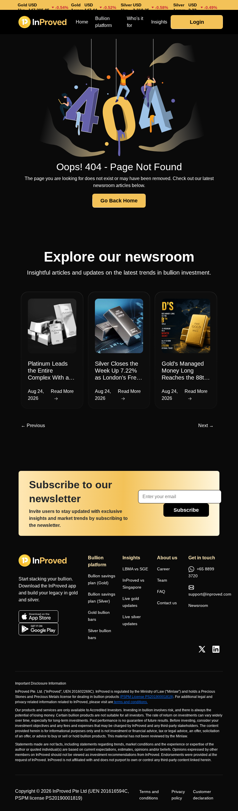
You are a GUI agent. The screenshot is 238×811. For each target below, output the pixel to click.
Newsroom (198, 605)
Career (163, 569)
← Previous (33, 425)
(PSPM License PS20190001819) (146, 697)
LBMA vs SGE (135, 569)
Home (82, 21)
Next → (206, 425)
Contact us (167, 602)
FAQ (161, 591)
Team (162, 580)
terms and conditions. (131, 702)
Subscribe (186, 510)
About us (167, 557)
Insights (159, 21)
